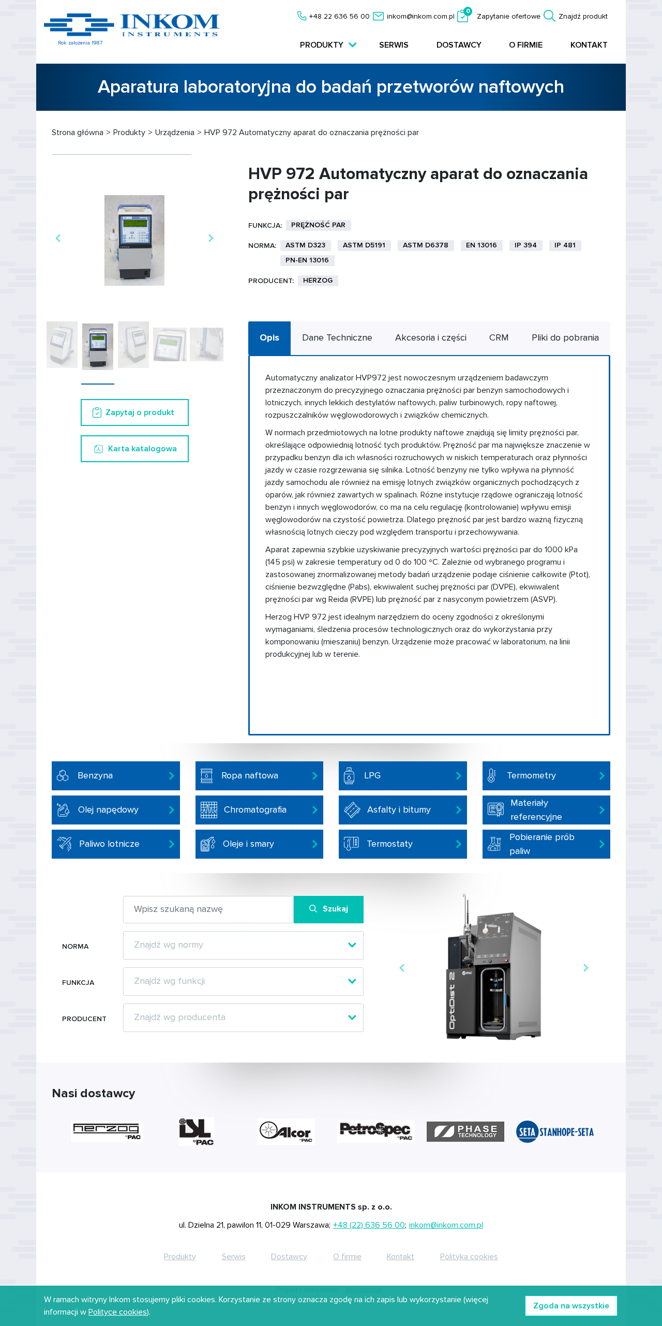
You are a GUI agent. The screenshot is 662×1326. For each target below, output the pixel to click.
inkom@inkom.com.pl (421, 16)
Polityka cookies (469, 1256)
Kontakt (589, 45)
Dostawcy (459, 45)
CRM (499, 337)
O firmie (526, 45)
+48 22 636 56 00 (339, 16)
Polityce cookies (117, 1312)
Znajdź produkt (583, 16)
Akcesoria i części (431, 337)
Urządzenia (174, 132)
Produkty (129, 132)
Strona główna (77, 132)
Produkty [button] (322, 45)
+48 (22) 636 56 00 (369, 1225)
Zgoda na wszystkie (571, 1306)
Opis (269, 337)
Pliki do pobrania (565, 337)
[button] (57, 238)
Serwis (394, 45)
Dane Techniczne (337, 337)
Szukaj (335, 909)
